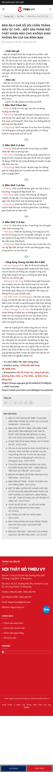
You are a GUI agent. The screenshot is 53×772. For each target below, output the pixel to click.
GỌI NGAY (13, 768)
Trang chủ (8, 16)
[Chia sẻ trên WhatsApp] (6, 403)
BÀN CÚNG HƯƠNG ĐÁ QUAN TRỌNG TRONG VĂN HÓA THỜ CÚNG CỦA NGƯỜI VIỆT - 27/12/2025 (28, 524)
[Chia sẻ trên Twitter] (16, 403)
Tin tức (20, 16)
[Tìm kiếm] (50, 9)
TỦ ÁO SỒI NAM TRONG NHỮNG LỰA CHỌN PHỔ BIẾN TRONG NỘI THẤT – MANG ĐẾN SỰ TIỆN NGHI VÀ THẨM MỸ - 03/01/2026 (27, 467)
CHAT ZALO (39, 768)
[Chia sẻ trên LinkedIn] (31, 403)
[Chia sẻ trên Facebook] (11, 403)
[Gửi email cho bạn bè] (21, 403)
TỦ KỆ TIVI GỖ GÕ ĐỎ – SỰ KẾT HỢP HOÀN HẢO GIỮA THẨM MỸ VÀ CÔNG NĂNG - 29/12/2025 (26, 507)
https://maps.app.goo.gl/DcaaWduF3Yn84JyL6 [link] (26, 383)
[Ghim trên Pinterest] (26, 403)
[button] (3, 9)
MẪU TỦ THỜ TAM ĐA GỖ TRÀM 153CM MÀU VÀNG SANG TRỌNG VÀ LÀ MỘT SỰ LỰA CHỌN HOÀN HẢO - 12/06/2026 (28, 421)
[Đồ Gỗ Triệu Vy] (26, 9)
